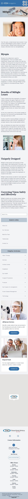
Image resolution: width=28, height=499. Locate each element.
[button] (2, 3)
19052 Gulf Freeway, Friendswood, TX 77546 (14, 448)
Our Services (5, 230)
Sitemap (8, 495)
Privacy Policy (14, 494)
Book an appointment (14, 457)
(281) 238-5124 (14, 454)
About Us (4, 225)
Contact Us (5, 243)
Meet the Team (6, 234)
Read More (14, 332)
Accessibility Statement (6, 494)
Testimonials (5, 239)
